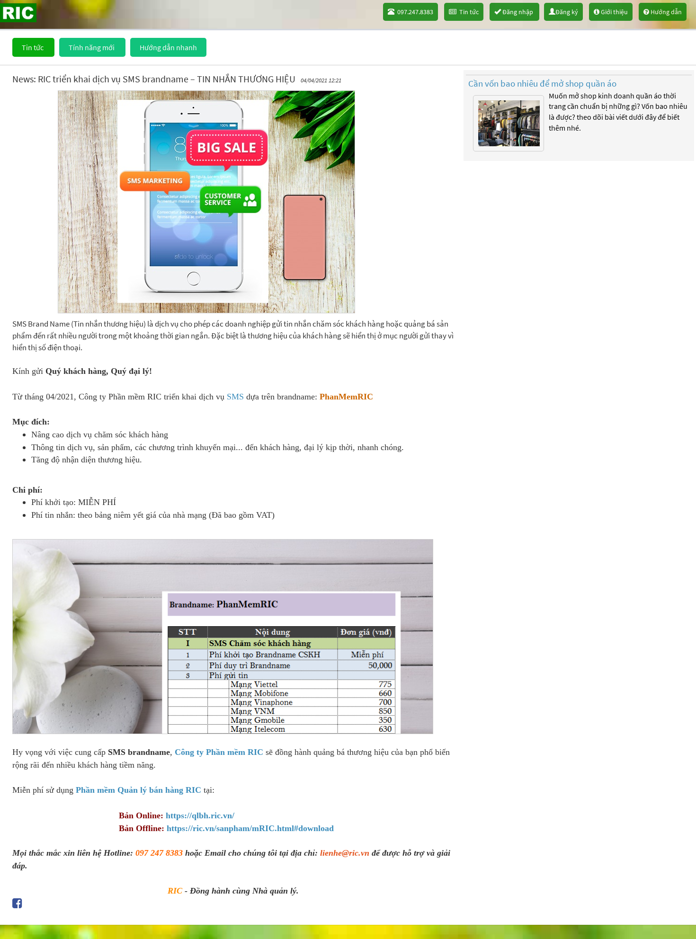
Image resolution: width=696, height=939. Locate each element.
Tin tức (467, 12)
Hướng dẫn (665, 12)
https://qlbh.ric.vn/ (200, 815)
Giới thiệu (613, 12)
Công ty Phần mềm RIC (219, 752)
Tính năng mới (92, 47)
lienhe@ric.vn (344, 853)
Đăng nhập (518, 12)
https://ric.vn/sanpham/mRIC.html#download (250, 828)
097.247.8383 (413, 12)
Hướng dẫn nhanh (168, 47)
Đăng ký (566, 12)
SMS (235, 396)
